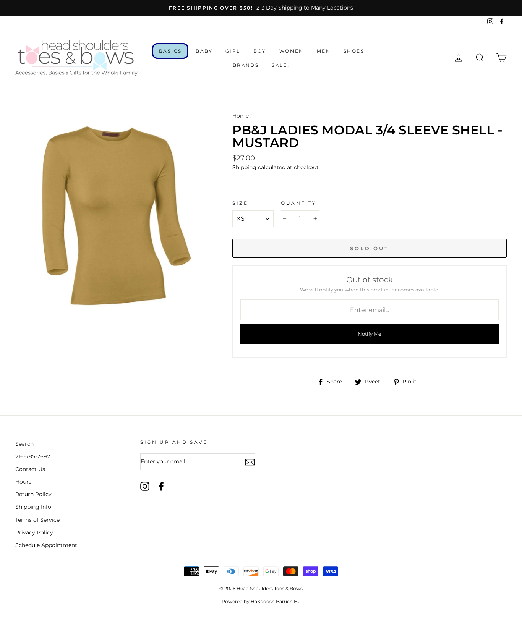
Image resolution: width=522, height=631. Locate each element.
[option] (261, 8)
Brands (246, 65)
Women (291, 51)
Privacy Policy (34, 532)
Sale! (280, 65)
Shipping (244, 167)
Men (324, 51)
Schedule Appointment (46, 545)
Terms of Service (37, 520)
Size (240, 203)
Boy (259, 51)
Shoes (354, 51)
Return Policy (33, 494)
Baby (204, 51)
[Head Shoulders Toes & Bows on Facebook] (161, 486)
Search (24, 444)
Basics (170, 51)
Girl (232, 51)
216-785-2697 (32, 456)
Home (240, 116)
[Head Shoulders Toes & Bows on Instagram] (144, 486)
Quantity (299, 203)
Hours (23, 482)
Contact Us (30, 469)
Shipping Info (33, 507)
